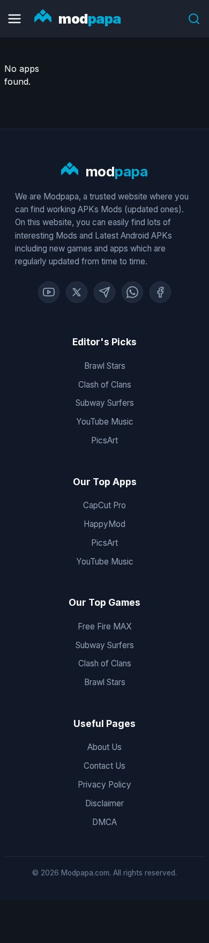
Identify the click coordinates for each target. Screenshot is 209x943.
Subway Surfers (105, 403)
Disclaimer (104, 803)
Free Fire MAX (105, 626)
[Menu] (14, 19)
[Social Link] (48, 292)
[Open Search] (194, 18)
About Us (104, 747)
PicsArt (104, 440)
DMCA (104, 822)
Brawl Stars (104, 366)
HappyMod (104, 524)
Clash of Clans (104, 385)
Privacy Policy (104, 784)
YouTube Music (104, 422)
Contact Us (104, 766)
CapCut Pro (104, 505)
